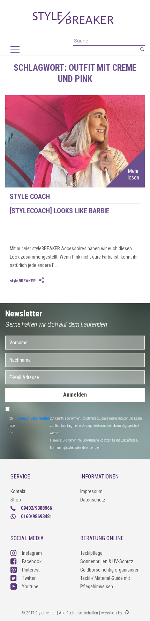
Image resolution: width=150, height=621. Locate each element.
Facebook (32, 561)
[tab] (42, 280)
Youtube (30, 586)
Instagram (32, 553)
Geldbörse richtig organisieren (110, 570)
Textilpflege (91, 553)
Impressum (91, 491)
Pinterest (31, 570)
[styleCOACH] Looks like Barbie (60, 211)
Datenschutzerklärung (33, 418)
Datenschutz (92, 500)
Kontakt (17, 491)
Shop (15, 500)
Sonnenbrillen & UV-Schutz (106, 561)
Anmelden (75, 394)
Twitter (29, 578)
